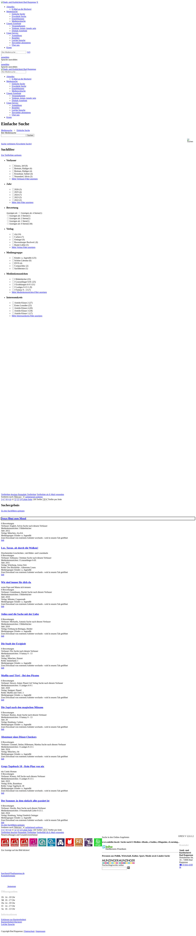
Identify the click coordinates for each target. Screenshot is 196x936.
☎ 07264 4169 (186, 865)
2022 (16, 200)
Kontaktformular (8, 876)
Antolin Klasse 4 (21, 308)
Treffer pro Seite (55, 499)
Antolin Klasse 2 (21, 303)
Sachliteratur (19, 268)
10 (10, 499)
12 (15, 499)
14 (21, 499)
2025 (16, 192)
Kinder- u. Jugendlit (22, 258)
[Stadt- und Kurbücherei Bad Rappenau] (18, 2)
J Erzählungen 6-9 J (22, 284)
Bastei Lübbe (20, 245)
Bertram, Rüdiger (21, 168)
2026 (16, 189)
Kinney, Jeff (19, 166)
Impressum (40, 931)
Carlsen (17, 237)
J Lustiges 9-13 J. (21, 287)
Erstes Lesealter (21, 305)
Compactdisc (19, 266)
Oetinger (18, 239)
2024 (16, 195)
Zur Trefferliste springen (11, 155)
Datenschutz (29, 931)
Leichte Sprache (8, 924)
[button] (191, 140)
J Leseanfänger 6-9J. (23, 282)
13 (18, 499)
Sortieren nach (7, 497)
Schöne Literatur (21, 260)
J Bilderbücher (20, 279)
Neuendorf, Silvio (21, 176)
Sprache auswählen (9, 59)
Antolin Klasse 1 (21, 313)
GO (28, 52)
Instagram (11, 886)
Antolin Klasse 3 (21, 311)
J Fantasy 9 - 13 (21, 290)
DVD (16, 263)
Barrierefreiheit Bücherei (11, 922)
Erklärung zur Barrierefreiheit (13, 919)
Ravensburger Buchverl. (24, 242)
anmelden (5, 57)
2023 (16, 197)
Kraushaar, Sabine (22, 174)
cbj (15, 234)
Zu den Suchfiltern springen (13, 511)
